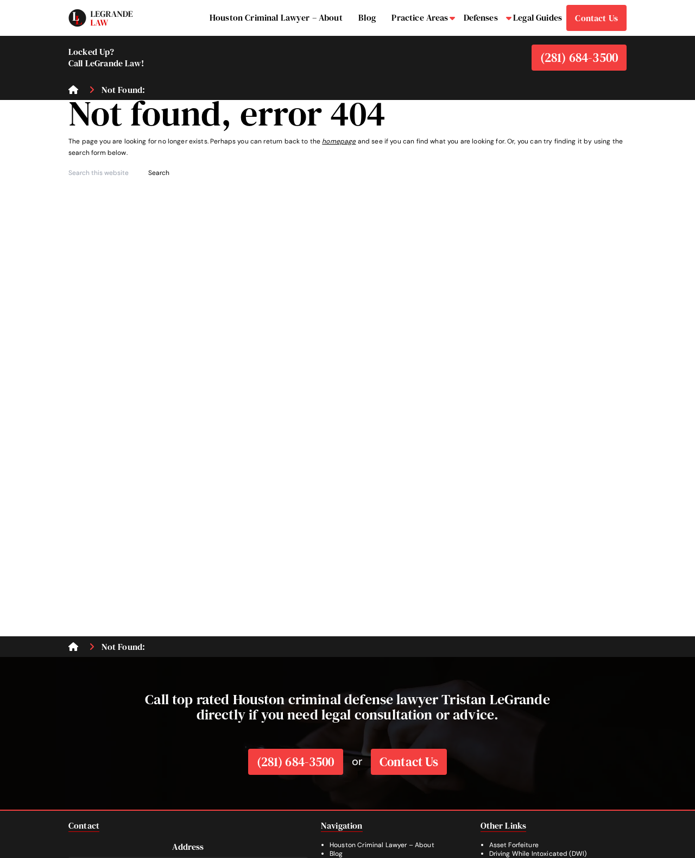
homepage (339, 141)
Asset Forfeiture (514, 845)
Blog (336, 853)
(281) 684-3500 (579, 57)
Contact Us (409, 762)
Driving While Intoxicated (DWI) (538, 853)
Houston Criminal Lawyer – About (382, 845)
